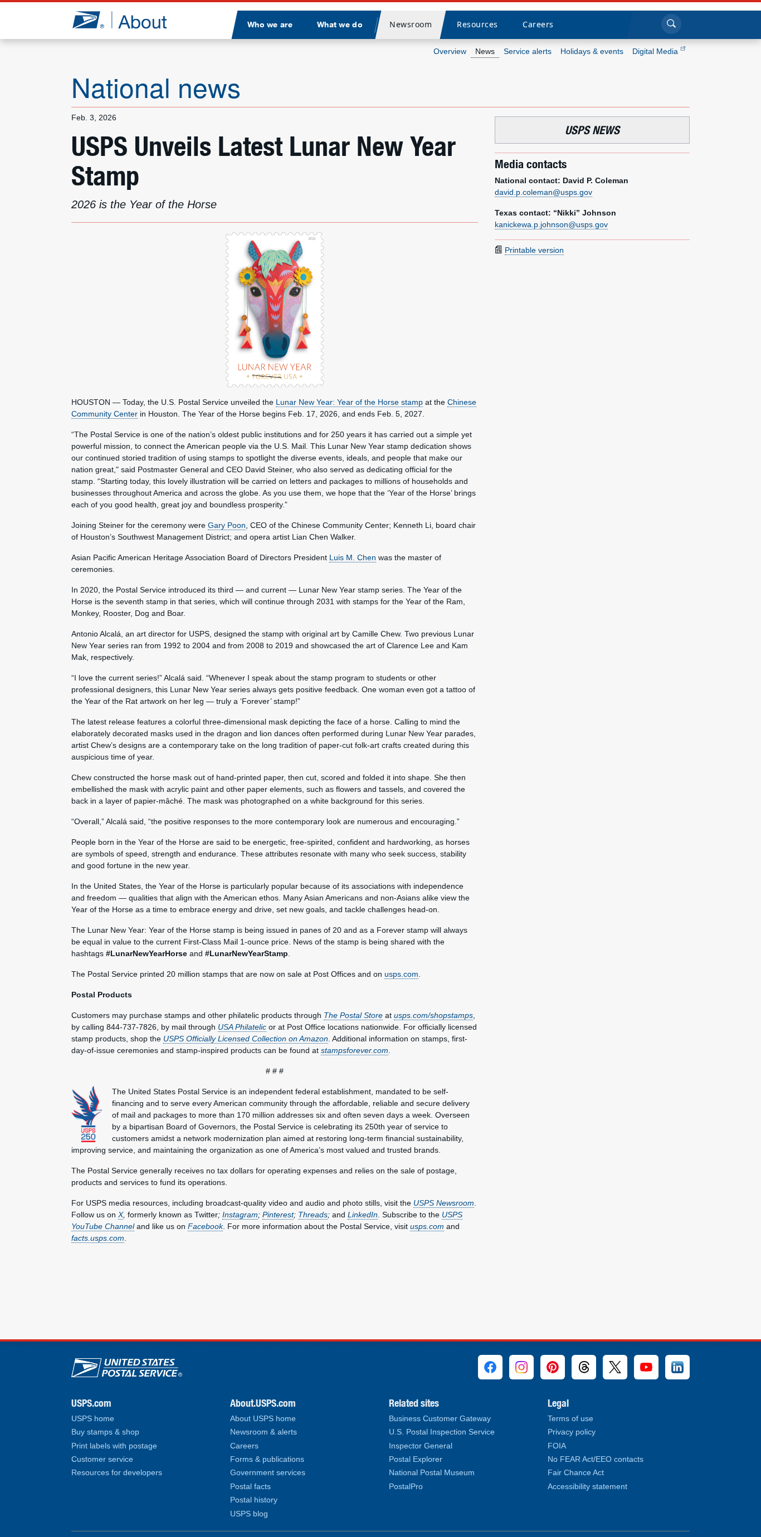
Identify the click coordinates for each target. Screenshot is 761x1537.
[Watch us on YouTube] (646, 1367)
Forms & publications (267, 1459)
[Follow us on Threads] (584, 1367)
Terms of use (570, 1418)
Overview (449, 51)
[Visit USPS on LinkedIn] (677, 1367)
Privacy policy (572, 1432)
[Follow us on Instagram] (521, 1367)
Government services (267, 1473)
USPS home (92, 1418)
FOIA (557, 1446)
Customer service (102, 1459)
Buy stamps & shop (105, 1432)
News (485, 51)
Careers (244, 1446)
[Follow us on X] (615, 1367)
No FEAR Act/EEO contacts (595, 1459)
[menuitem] (269, 25)
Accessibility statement (587, 1486)
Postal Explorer (415, 1459)
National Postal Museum (432, 1473)
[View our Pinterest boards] (552, 1367)
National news (156, 86)
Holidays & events (591, 51)
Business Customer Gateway (440, 1418)
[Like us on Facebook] (490, 1367)
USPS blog (249, 1514)
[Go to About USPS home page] (126, 1364)
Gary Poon (227, 525)
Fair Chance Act (576, 1473)
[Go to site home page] (127, 20)
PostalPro (406, 1486)
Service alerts (528, 51)
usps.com (401, 974)
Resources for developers (116, 1473)
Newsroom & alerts (263, 1432)
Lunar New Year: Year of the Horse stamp (349, 402)
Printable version (534, 250)
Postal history (253, 1500)
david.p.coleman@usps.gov (543, 192)
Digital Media (656, 51)
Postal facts (250, 1486)
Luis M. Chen (352, 557)
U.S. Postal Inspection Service (442, 1432)
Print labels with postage (114, 1446)
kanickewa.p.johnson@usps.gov (551, 224)
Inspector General (420, 1446)
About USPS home (263, 1418)
